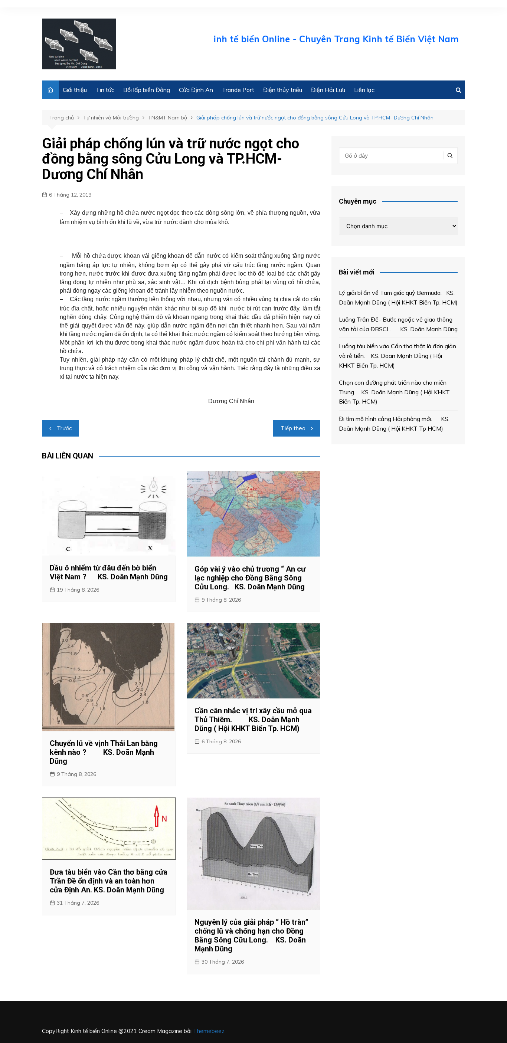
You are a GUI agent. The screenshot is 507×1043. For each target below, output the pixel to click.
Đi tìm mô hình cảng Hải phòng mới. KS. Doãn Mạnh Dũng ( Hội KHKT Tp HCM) (394, 423)
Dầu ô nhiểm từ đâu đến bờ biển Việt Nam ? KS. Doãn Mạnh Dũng (109, 572)
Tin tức (105, 89)
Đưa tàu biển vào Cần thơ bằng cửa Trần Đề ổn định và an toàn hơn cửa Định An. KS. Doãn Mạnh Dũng (108, 881)
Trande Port (238, 89)
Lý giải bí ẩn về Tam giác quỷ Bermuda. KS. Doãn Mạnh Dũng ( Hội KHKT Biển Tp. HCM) (398, 297)
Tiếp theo (293, 428)
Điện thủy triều (282, 89)
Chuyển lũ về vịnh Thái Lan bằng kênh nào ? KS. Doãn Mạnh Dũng (104, 752)
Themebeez (209, 1030)
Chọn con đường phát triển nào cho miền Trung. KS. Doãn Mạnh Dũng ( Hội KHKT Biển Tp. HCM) (394, 392)
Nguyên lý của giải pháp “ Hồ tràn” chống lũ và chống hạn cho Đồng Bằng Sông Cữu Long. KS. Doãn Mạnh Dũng (251, 935)
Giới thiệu (75, 89)
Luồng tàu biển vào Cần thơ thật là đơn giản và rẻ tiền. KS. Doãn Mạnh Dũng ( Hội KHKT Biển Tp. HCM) (397, 355)
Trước (64, 428)
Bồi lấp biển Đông (146, 89)
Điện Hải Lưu (328, 89)
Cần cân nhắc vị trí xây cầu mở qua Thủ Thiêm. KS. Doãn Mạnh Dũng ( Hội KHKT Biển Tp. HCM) (253, 719)
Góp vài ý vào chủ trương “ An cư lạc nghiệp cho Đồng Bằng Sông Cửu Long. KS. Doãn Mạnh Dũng (249, 578)
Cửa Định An (196, 89)
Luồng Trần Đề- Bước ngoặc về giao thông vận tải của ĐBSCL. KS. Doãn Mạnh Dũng (398, 324)
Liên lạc (364, 89)
